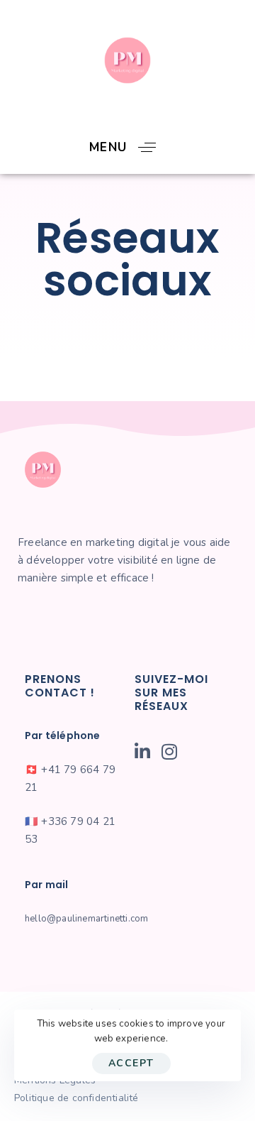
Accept (131, 1063)
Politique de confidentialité (76, 1098)
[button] (127, 147)
